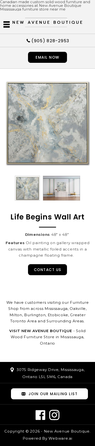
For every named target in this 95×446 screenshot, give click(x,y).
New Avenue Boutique (67, 431)
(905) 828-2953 (50, 40)
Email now (47, 57)
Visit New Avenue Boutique (40, 330)
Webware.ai (60, 438)
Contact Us (47, 269)
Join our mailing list (53, 393)
